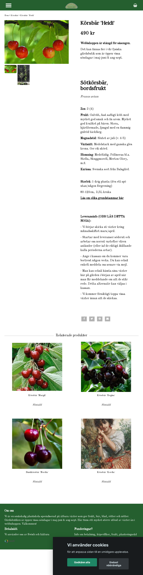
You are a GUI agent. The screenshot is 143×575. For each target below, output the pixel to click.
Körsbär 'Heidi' (27, 16)
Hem (6, 16)
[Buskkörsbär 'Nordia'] (37, 444)
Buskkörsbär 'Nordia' (37, 472)
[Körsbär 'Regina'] (106, 367)
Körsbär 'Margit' (37, 395)
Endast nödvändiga (114, 564)
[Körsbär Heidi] (36, 42)
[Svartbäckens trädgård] (71, 5)
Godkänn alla (82, 562)
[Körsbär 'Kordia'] (106, 444)
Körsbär (14, 16)
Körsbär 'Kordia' (106, 472)
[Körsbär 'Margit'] (37, 367)
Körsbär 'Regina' (106, 395)
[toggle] (8, 5)
